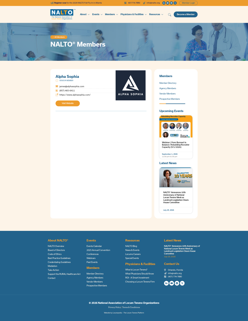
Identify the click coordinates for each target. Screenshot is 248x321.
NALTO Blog (131, 246)
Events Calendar (94, 246)
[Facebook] (171, 3)
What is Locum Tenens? (136, 269)
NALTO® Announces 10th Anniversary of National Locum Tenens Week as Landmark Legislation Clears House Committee (176, 197)
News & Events (132, 250)
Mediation (52, 266)
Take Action (53, 270)
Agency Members (167, 88)
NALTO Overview (56, 246)
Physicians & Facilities (132, 14)
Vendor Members (167, 93)
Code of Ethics (54, 254)
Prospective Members (169, 99)
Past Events (92, 262)
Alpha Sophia (67, 76)
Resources (154, 14)
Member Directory (167, 83)
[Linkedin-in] (163, 3)
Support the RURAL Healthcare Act (64, 274)
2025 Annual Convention (98, 250)
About (83, 14)
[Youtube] (167, 3)
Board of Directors (56, 250)
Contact (51, 278)
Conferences (93, 254)
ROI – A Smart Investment (137, 278)
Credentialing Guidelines (59, 262)
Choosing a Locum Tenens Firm (140, 282)
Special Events (132, 258)
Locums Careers (132, 254)
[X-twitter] (175, 3)
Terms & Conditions (131, 307)
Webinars (91, 258)
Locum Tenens (132, 313)
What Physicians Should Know (139, 274)
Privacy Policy (114, 307)
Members (110, 14)
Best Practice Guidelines (59, 258)
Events (95, 14)
